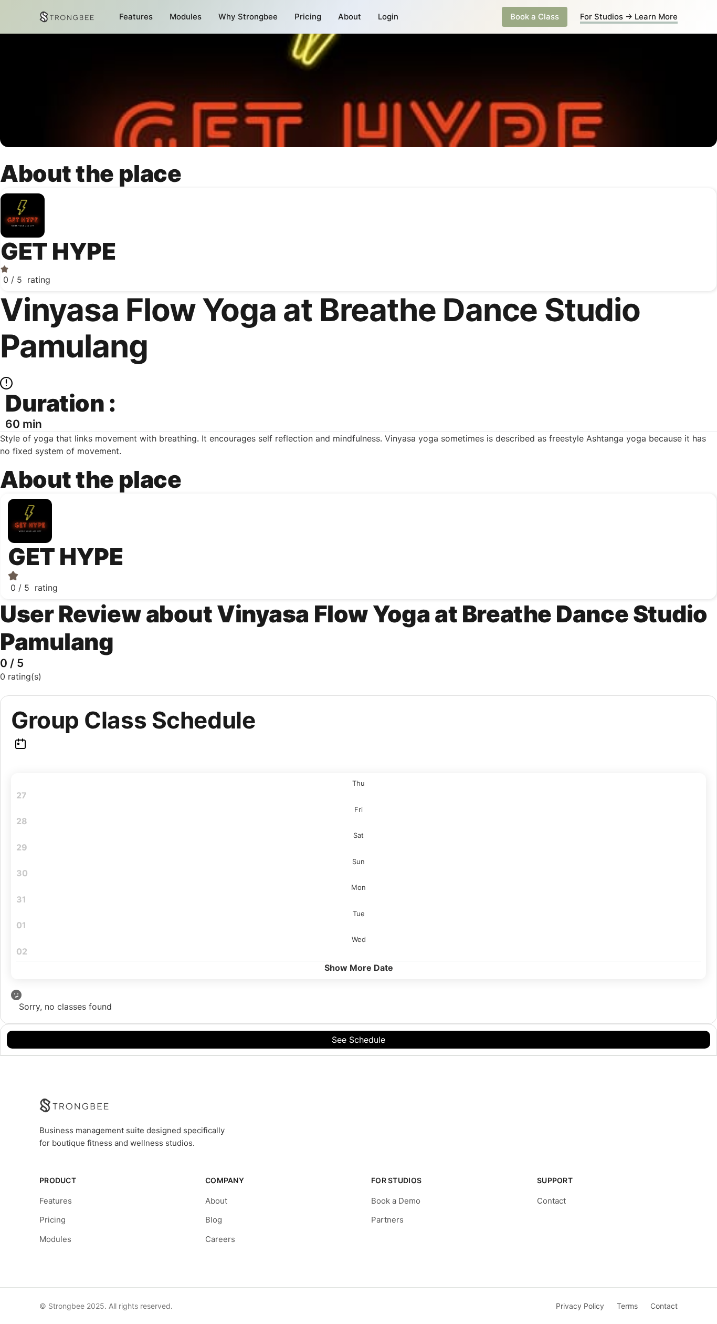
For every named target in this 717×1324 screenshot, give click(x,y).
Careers (220, 1239)
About (349, 17)
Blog (213, 1220)
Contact (551, 1201)
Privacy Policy (580, 1305)
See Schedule (358, 1039)
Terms (627, 1305)
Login (388, 17)
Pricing (307, 17)
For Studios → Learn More (629, 17)
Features (136, 17)
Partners (387, 1220)
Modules (186, 17)
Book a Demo (395, 1201)
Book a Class (534, 17)
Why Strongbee (248, 17)
